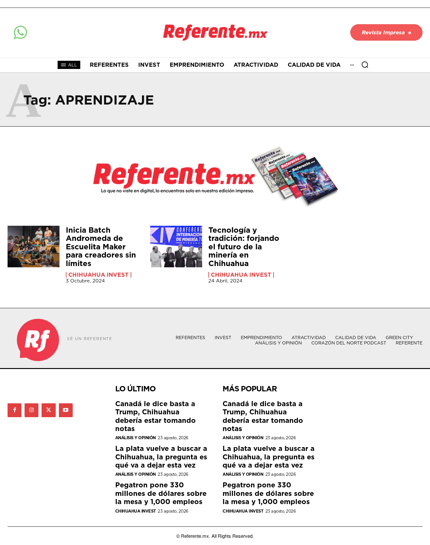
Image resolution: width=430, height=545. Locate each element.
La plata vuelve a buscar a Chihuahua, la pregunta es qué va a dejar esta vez (161, 456)
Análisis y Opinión (135, 437)
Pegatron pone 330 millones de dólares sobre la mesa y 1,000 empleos (161, 493)
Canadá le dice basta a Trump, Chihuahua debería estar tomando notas (155, 416)
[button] (364, 64)
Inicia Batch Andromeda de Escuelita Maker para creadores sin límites (101, 246)
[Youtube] (66, 410)
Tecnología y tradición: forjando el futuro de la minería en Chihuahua (243, 246)
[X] (48, 410)
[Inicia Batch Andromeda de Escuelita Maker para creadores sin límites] (33, 246)
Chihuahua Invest (98, 275)
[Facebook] (14, 410)
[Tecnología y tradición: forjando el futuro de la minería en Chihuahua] (176, 246)
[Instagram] (31, 410)
